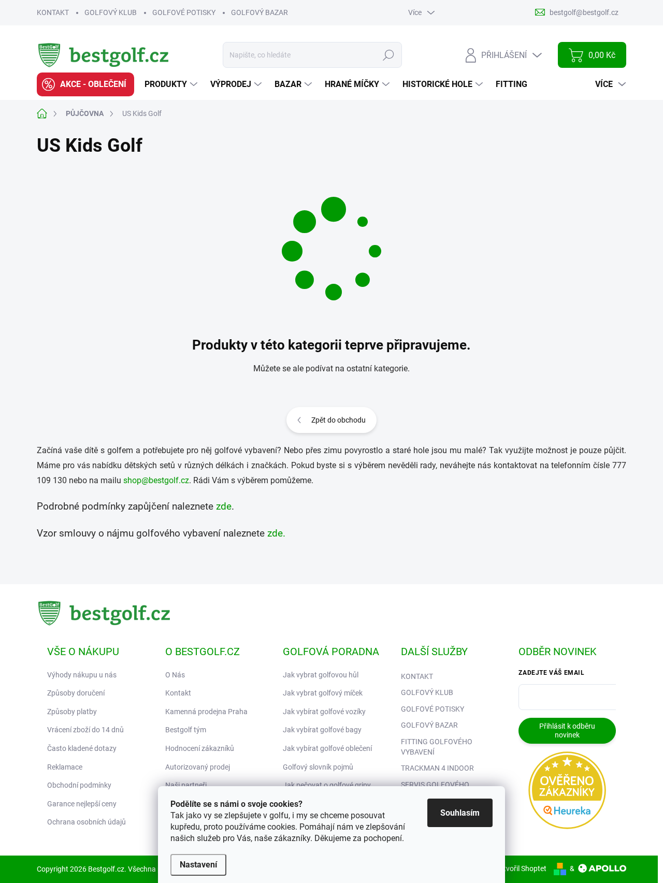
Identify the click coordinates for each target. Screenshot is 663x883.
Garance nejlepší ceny (82, 804)
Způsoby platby (72, 711)
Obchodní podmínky (79, 785)
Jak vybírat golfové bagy (322, 730)
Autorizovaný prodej (197, 767)
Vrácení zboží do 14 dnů (85, 730)
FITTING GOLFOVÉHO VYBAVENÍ (436, 746)
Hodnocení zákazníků (199, 748)
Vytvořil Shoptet (520, 868)
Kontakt (178, 693)
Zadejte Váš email (551, 672)
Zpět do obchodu (338, 420)
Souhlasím (460, 813)
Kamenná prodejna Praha (206, 711)
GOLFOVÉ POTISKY (183, 12)
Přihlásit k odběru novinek (567, 730)
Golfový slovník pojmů (318, 767)
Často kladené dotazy (82, 748)
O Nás (175, 675)
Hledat (388, 55)
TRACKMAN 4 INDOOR (437, 768)
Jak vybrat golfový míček (323, 693)
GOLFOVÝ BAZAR (259, 12)
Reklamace (64, 767)
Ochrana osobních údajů (86, 822)
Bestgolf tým (185, 730)
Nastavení (198, 865)
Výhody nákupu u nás (82, 675)
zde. (276, 533)
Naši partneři (186, 785)
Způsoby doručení (76, 693)
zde (224, 506)
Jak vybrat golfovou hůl (320, 675)
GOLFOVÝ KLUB (110, 12)
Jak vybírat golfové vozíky (324, 711)
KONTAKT (53, 12)
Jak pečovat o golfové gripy (327, 785)
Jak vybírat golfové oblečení (327, 748)
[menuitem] (85, 84)
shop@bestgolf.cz (156, 480)
